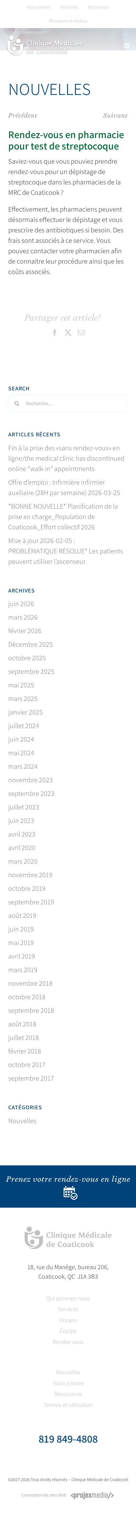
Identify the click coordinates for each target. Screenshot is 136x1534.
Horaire (68, 1320)
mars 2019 (22, 969)
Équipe (68, 1330)
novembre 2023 (30, 779)
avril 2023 (21, 834)
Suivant (115, 115)
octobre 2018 (27, 996)
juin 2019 (21, 928)
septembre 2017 (31, 1078)
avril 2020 (21, 847)
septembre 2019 (31, 901)
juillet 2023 (23, 806)
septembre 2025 (31, 671)
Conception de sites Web (44, 1495)
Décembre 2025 (30, 644)
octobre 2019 (27, 888)
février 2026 (24, 630)
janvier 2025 (25, 712)
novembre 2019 (30, 874)
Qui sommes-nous (68, 1298)
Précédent (22, 115)
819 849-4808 (68, 1439)
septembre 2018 (31, 1010)
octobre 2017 (27, 1064)
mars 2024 (23, 766)
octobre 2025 (27, 657)
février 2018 (24, 1051)
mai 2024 (21, 752)
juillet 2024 (23, 725)
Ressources (68, 1393)
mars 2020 (23, 861)
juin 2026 (21, 603)
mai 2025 (21, 684)
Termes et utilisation (68, 1405)
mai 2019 (21, 942)
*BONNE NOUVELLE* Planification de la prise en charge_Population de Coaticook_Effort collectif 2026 (63, 516)
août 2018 (22, 1023)
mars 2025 (23, 698)
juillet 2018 (23, 1037)
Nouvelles (22, 1120)
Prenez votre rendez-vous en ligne (68, 1179)
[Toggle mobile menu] (127, 45)
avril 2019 (21, 956)
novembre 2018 (30, 983)
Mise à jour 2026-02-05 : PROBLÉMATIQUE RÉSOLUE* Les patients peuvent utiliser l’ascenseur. (65, 551)
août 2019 (22, 915)
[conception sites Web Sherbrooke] (92, 1495)
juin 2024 (21, 739)
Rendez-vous (68, 1341)
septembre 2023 (31, 793)
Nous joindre (68, 1383)
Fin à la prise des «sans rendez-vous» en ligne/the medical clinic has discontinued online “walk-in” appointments (66, 458)
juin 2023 (21, 820)
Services (68, 1309)
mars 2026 (23, 617)
